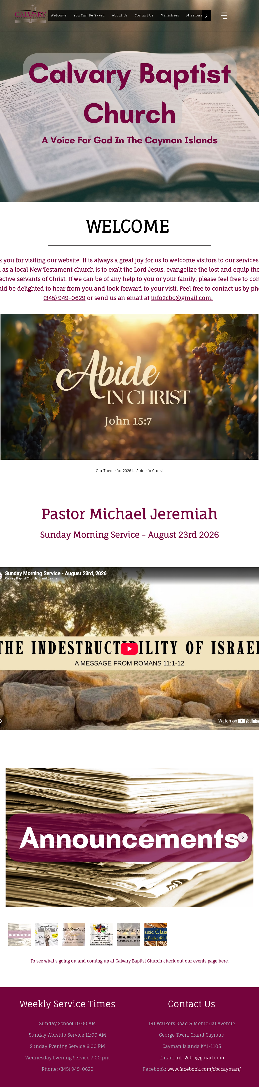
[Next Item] (243, 837)
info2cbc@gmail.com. (182, 297)
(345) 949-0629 (64, 297)
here (223, 960)
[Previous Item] (16, 837)
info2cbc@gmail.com (199, 1057)
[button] (120, 15)
